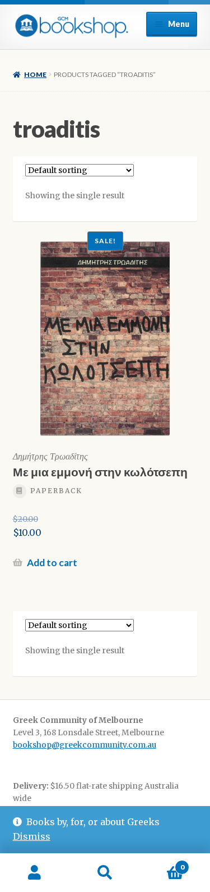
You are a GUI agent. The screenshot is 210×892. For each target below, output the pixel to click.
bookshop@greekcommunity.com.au (84, 745)
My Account (35, 873)
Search (105, 873)
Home (35, 74)
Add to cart (52, 562)
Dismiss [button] (31, 836)
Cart (162, 863)
